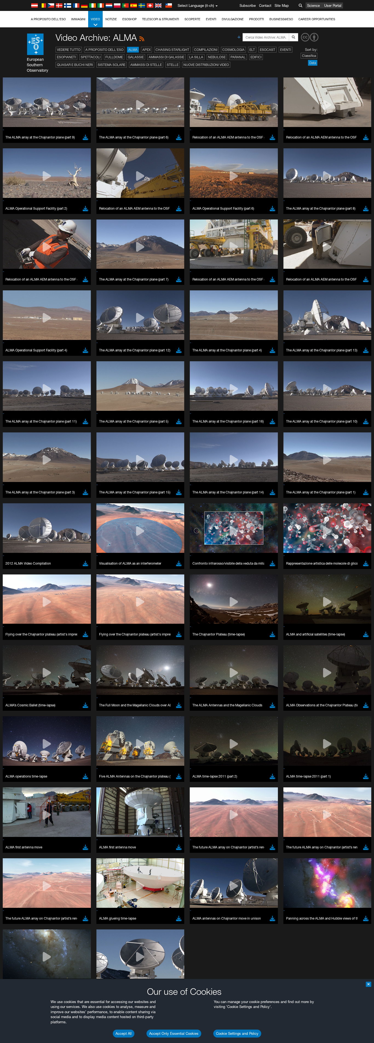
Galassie (136, 57)
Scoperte (192, 19)
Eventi (211, 19)
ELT (252, 50)
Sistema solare (111, 65)
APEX (146, 50)
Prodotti (256, 19)
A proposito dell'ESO (48, 19)
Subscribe (248, 5)
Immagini (78, 19)
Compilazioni (205, 50)
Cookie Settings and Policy (237, 1033)
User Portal (332, 5)
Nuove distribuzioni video (206, 65)
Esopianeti (66, 57)
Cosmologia (233, 50)
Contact (265, 5)
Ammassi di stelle (146, 65)
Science (313, 5)
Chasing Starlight (172, 50)
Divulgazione (233, 19)
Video (95, 19)
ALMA (132, 50)
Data (312, 63)
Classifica (309, 56)
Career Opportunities (316, 19)
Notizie (111, 19)
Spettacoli (90, 57)
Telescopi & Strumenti (160, 19)
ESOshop (129, 19)
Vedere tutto (68, 50)
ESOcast (267, 50)
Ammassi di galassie (166, 57)
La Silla (196, 57)
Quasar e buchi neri (75, 65)
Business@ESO (281, 19)
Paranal (238, 57)
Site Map (282, 5)
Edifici (256, 57)
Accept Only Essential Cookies (173, 1033)
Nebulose (217, 57)
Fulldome (114, 57)
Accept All (124, 1033)
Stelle (173, 65)
